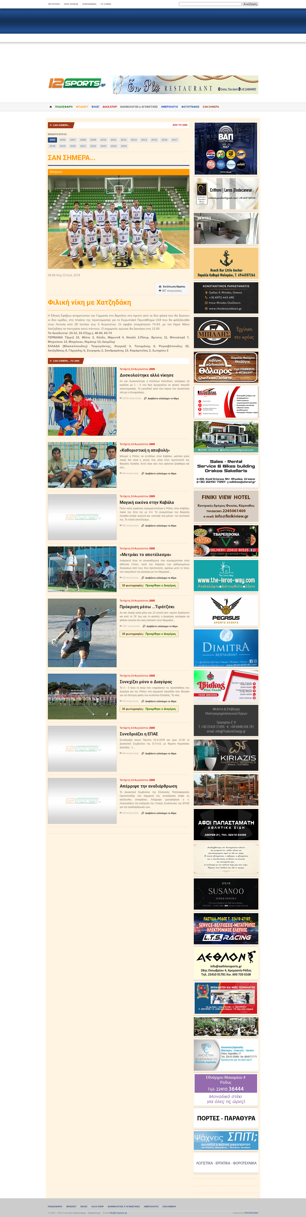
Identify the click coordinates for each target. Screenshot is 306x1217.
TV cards (106, 4)
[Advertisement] (153, 42)
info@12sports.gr (118, 1213)
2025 (124, 146)
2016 (164, 139)
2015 (154, 139)
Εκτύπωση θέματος (172, 286)
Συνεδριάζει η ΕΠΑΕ (139, 733)
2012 (124, 139)
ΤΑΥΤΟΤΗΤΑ (54, 4)
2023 (103, 146)
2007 (73, 139)
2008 (83, 139)
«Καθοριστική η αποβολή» (145, 450)
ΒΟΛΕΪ (95, 106)
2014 (144, 139)
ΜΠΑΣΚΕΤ (82, 106)
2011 (113, 139)
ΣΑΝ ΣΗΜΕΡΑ (211, 106)
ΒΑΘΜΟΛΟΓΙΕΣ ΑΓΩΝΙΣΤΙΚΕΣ (124, 1206)
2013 (134, 139)
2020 (73, 146)
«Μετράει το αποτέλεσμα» (145, 554)
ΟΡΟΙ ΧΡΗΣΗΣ (71, 4)
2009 (93, 139)
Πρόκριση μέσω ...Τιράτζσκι (147, 606)
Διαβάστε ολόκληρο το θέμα (161, 398)
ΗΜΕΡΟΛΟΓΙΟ (169, 106)
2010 (103, 139)
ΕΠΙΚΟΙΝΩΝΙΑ (89, 4)
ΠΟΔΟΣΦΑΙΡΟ (64, 106)
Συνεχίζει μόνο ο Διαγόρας (146, 681)
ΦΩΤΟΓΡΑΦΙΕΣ (190, 106)
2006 (63, 139)
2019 (63, 146)
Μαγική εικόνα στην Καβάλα (147, 502)
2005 (52, 139)
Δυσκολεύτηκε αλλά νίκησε (147, 375)
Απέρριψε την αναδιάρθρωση (148, 786)
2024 (114, 146)
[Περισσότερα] (82, 370)
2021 (83, 146)
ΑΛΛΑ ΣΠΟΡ (109, 106)
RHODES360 (251, 1213)
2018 (52, 146)
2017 (175, 139)
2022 (93, 146)
